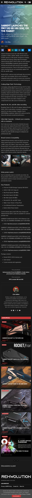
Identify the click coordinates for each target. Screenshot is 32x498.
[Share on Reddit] (9, 50)
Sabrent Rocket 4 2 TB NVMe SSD (12, 338)
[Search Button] (25, 2)
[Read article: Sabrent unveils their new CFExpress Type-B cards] (16, 400)
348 (11, 454)
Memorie (4, 367)
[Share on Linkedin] (16, 50)
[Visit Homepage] (13, 2)
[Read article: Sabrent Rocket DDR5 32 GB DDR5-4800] (16, 377)
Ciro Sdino (7, 42)
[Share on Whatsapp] (12, 50)
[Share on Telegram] (22, 50)
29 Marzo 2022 (16, 42)
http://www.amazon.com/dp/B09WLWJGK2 (19, 241)
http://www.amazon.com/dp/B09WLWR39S (18, 223)
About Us (22, 486)
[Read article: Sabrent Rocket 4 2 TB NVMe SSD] (16, 331)
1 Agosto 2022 (6, 454)
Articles (6, 46)
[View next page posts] (17, 461)
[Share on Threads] (26, 50)
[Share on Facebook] (2, 50)
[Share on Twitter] (5, 50)
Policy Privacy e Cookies (24, 494)
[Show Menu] (2, 2)
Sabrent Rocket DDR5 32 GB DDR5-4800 (14, 384)
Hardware (4, 436)
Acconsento (16, 496)
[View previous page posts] (15, 461)
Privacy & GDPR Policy (6, 486)
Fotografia (5, 390)
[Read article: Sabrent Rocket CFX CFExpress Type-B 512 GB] (16, 423)
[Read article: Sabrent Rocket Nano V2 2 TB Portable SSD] (16, 354)
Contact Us (15, 486)
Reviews (4, 344)
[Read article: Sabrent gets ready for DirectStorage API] (16, 446)
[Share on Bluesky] (29, 50)
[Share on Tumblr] (19, 50)
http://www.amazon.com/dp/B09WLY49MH (19, 250)
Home (2, 46)
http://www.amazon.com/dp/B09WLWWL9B (19, 232)
